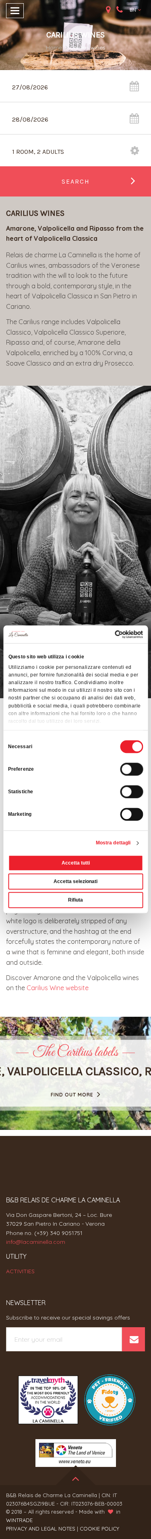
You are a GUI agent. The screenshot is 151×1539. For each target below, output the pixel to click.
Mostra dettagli (113, 843)
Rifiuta (75, 900)
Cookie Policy (99, 1528)
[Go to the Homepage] (75, 11)
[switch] (131, 769)
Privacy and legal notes (40, 1528)
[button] (135, 10)
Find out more (73, 1095)
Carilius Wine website (58, 988)
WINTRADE (19, 1520)
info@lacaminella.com (35, 1241)
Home (54, 47)
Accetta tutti (76, 863)
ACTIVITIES (20, 1271)
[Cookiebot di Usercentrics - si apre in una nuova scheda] (108, 634)
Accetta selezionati (75, 882)
